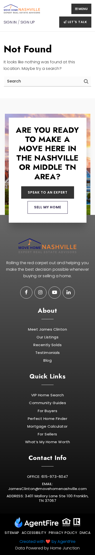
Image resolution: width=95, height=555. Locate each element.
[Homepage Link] (22, 8)
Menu (83, 9)
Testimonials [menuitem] (47, 352)
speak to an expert (47, 192)
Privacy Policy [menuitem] (63, 532)
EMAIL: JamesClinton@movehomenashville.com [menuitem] (47, 486)
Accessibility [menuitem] (34, 532)
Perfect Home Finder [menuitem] (47, 418)
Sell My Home (47, 207)
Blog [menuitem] (47, 360)
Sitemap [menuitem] (12, 532)
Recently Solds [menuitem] (47, 345)
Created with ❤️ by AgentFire (47, 541)
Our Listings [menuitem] (47, 337)
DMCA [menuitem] (85, 532)
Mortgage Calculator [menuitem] (47, 426)
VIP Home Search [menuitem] (47, 395)
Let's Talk (77, 22)
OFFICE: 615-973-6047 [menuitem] (47, 476)
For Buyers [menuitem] (47, 410)
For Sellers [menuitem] (47, 434)
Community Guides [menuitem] (47, 402)
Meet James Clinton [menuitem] (47, 329)
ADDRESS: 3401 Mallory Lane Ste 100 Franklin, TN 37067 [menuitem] (48, 498)
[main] (47, 65)
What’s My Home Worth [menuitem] (47, 442)
